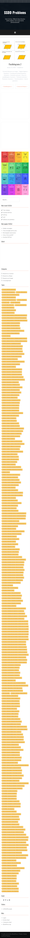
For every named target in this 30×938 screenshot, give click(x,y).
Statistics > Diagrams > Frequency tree (10, 873)
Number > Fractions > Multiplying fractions (11, 752)
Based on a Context (8, 273)
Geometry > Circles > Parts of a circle (10, 505)
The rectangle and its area (10, 230)
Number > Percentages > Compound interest (11, 767)
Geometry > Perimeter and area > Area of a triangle (13, 572)
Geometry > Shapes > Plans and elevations (11, 592)
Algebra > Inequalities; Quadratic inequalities (11, 466)
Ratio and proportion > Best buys (9, 811)
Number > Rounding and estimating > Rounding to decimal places (15, 783)
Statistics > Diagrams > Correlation (9, 865)
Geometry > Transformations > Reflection (11, 667)
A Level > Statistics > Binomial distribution (11, 325)
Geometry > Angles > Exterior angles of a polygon (12, 492)
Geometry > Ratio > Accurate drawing (10, 587)
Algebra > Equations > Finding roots (10, 358)
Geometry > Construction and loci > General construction (14, 518)
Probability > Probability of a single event (11, 801)
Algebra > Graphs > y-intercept (9, 464)
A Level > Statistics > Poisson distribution (11, 333)
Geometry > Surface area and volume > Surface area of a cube (15, 623)
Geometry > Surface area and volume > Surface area (13, 618)
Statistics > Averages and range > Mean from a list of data (14, 842)
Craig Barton (20, 67)
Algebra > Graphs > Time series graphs (10, 459)
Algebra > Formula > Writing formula (10, 397)
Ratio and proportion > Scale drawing (10, 821)
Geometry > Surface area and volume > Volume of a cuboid (14, 646)
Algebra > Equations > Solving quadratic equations (13, 376)
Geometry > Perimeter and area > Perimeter (11, 582)
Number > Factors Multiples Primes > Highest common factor (14, 726)
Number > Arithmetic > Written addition (10, 713)
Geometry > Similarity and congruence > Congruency (13, 610)
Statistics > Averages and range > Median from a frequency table (15, 844)
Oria (24, 934)
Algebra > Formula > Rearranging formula (11, 389)
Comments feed (7, 922)
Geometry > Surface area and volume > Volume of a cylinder (14, 649)
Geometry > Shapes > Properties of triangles (11, 603)
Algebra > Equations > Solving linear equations (12, 374)
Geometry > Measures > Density (9, 528)
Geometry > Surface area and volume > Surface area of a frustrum (15, 631)
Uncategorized (7, 280)
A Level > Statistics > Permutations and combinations (13, 330)
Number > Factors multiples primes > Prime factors (12, 734)
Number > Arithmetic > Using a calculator (10, 711)
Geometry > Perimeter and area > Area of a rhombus (13, 564)
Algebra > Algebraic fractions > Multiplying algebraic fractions (14, 338)
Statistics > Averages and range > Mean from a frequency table (15, 839)
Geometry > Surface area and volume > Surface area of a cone (15, 621)
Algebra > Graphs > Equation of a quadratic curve (12, 430)
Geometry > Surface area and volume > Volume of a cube (14, 644)
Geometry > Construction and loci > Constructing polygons (14, 513)
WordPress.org (7, 924)
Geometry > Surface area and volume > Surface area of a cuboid (15, 626)
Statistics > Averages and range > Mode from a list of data (14, 857)
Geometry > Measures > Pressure (9, 536)
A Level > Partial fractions (21, 304)
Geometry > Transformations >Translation (11, 675)
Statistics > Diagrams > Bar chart (9, 860)
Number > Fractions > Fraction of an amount (11, 747)
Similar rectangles (7, 228)
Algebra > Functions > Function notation (10, 405)
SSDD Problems (15, 12)
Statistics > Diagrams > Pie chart (9, 880)
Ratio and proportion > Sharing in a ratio (10, 824)
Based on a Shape (7, 276)
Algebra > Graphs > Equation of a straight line (12, 433)
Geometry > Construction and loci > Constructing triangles (14, 515)
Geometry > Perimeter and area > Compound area (12, 574)
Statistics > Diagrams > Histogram (9, 875)
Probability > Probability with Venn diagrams (11, 806)
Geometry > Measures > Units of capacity (11, 549)
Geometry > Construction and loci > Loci (10, 520)
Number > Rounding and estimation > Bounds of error (13, 785)
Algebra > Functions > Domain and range (11, 402)
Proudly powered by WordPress (9, 934)
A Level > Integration (22, 299)
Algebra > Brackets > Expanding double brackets (12, 346)
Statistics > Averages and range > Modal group (12, 852)
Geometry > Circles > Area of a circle (10, 500)
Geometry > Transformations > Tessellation (11, 672)
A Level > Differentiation (21, 292)
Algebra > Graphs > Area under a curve (10, 415)
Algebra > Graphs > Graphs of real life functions (12, 441)
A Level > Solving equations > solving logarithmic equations (14, 317)
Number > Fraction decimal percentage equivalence (13, 739)
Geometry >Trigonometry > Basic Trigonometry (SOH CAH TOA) (15, 685)
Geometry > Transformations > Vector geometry (12, 677)
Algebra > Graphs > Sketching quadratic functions (12, 451)
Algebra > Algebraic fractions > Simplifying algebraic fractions (14, 340)
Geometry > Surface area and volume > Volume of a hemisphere (15, 654)
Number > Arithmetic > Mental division (10, 695)
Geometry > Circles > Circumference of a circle (12, 502)
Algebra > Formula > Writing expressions (10, 394)
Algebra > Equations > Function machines (11, 364)
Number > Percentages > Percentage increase (12, 772)
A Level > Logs (6, 302)
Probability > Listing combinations (9, 798)
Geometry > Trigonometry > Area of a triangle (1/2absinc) (14, 682)
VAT (4, 217)
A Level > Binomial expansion (8, 292)
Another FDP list (7, 212)
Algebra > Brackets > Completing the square (11, 343)
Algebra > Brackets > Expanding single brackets (12, 348)
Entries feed (6, 920)
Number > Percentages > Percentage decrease (12, 770)
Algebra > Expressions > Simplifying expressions (12, 387)
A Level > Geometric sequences (9, 299)
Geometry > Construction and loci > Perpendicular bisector (14, 523)
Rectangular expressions (9, 232)
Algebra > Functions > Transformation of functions (12, 412)
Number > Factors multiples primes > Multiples (11, 731)
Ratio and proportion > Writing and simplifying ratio (12, 826)
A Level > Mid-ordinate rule (8, 304)
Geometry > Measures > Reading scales (10, 538)
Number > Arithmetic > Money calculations (11, 703)
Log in (4, 918)
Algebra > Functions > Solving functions (10, 410)
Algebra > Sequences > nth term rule (10, 477)
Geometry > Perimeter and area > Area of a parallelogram (14, 559)
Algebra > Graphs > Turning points (9, 461)
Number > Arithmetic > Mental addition (19, 693)
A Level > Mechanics (15, 302)
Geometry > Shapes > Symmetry (9, 605)
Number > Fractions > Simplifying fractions (11, 754)
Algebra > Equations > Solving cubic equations (12, 371)
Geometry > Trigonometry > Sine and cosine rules (12, 690)
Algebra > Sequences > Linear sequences (11, 474)
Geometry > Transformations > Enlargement (11, 664)
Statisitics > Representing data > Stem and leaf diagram (13, 829)
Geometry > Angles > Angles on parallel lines (11, 482)
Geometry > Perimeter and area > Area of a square (12, 567)
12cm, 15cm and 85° (8, 235)
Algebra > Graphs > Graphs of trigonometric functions (13, 443)
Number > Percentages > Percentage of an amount (13, 775)
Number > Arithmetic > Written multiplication (11, 718)
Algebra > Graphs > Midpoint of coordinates (11, 446)
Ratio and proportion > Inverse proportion (11, 819)
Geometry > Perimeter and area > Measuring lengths (13, 577)
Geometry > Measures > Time (8, 546)
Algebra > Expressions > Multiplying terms (11, 384)
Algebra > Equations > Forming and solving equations (13, 361)
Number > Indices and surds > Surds (10, 762)
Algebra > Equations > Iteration (9, 366)
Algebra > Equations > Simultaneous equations (12, 369)
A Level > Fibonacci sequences (9, 297)
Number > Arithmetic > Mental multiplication (11, 698)
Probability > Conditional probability (9, 790)
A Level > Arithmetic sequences (9, 289)
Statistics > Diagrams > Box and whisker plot (11, 862)
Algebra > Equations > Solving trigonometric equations (13, 379)
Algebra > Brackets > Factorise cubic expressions (12, 351)
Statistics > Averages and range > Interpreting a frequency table (15, 837)
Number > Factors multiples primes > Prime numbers (13, 736)
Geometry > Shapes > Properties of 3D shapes (12, 595)
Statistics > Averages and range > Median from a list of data (14, 847)
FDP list (5, 215)
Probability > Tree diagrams (8, 808)
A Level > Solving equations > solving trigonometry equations (14, 320)
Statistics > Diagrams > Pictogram (9, 878)
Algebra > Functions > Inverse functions (10, 407)
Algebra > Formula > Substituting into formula (11, 392)
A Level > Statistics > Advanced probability (11, 322)
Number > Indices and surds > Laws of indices (12, 757)
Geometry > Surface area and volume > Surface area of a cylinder (15, 628)
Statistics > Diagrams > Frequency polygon (11, 870)
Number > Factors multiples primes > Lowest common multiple (14, 729)
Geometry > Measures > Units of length (10, 551)
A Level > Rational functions (8, 312)
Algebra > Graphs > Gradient (8, 438)
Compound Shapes (21, 86)
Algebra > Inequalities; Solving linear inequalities (12, 469)
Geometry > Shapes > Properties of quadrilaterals (12, 600)
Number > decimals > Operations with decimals (12, 721)
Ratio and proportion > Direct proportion (10, 816)
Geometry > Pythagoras (7, 585)
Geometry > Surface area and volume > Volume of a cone (14, 641)
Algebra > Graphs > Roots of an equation (11, 448)
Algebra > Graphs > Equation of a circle (10, 423)
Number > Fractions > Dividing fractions (10, 744)
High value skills (6, 693)
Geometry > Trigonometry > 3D (9, 680)
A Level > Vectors (6, 335)
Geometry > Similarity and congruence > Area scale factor (14, 608)
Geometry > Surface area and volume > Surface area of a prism (15, 636)
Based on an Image (13, 71)
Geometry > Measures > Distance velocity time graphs (13, 531)
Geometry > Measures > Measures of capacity (12, 533)
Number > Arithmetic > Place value (9, 708)
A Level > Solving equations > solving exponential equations (14, 315)
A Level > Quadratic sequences (9, 310)
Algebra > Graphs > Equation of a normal (11, 425)
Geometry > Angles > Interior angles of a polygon (12, 495)
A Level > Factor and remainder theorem (10, 294)
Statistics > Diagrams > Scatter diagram (10, 883)
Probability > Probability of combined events (11, 803)
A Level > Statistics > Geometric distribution (11, 328)
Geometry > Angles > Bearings (9, 487)
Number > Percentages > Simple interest (10, 780)
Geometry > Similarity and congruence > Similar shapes (13, 613)
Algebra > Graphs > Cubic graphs (9, 420)
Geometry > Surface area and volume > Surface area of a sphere (15, 639)
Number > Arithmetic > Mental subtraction (11, 700)
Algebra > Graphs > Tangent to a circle (10, 456)
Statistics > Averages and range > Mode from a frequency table (15, 855)
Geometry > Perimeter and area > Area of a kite (12, 556)
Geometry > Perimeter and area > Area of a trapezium (13, 569)
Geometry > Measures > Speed (9, 541)
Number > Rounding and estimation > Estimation (12, 788)
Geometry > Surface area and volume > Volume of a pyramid (14, 659)
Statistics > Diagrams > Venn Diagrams (10, 891)
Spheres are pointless (8, 219)
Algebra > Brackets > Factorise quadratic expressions (13, 353)
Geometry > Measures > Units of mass (10, 554)
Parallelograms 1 (8, 86)
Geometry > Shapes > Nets (8, 590)
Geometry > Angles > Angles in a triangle (11, 479)
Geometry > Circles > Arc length (9, 497)
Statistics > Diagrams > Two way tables (10, 888)
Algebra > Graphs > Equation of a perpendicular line (13, 428)
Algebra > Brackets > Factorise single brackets (12, 356)
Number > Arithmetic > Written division (10, 716)
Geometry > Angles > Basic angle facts (10, 484)
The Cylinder (6, 210)
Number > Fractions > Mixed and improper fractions (12, 749)
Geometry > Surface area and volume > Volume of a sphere (14, 662)
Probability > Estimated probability (9, 793)
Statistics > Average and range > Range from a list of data (14, 834)
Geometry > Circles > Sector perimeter (10, 510)
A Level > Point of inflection (8, 307)
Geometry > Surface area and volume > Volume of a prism (14, 657)
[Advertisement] (15, 255)
